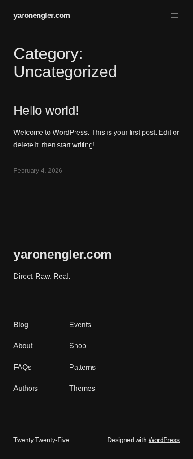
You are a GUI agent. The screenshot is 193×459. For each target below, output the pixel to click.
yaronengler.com (41, 15)
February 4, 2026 (37, 170)
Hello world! (46, 110)
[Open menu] (174, 15)
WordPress (164, 439)
